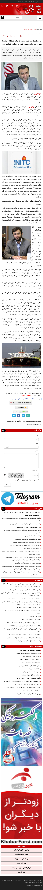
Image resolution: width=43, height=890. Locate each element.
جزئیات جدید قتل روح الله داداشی (31, 675)
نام (37, 436)
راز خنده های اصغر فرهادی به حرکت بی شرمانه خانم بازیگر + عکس (22, 681)
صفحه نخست (39, 34)
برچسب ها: (37, 399)
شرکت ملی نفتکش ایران (28, 399)
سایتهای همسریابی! (34, 669)
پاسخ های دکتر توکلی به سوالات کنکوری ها (28, 694)
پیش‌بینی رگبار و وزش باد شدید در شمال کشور (27, 539)
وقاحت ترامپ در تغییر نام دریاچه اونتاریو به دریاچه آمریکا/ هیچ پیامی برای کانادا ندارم (21, 573)
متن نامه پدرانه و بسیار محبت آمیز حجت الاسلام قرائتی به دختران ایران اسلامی (21, 531)
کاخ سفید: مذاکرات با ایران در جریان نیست (28, 527)
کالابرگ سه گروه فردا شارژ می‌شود (30, 620)
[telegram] (12, 5)
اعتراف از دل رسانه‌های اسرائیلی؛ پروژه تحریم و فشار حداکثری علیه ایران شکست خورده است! (20, 594)
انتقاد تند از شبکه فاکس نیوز (32, 536)
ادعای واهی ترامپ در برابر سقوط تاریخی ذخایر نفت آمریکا (24, 635)
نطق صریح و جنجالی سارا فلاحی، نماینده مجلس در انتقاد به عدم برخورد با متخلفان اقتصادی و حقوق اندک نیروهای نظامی (21, 567)
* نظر (36, 451)
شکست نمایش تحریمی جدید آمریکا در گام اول (27, 563)
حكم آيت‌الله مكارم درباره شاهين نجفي (29, 666)
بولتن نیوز (31, 106)
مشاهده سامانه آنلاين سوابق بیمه (31, 663)
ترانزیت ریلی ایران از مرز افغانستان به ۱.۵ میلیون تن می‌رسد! (23, 599)
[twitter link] (14, 415)
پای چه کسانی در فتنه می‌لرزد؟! (31, 548)
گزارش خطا (21, 407)
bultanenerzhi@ (27, 395)
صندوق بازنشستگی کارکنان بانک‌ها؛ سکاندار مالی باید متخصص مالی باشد (22, 612)
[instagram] (17, 6)
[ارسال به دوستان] (4, 36)
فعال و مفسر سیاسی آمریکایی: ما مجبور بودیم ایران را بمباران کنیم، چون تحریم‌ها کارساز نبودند (22, 514)
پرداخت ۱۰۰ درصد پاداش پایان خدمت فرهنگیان (27, 684)
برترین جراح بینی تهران (21, 850)
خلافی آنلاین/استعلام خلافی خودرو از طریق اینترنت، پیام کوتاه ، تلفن (21, 688)
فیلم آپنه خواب (21, 863)
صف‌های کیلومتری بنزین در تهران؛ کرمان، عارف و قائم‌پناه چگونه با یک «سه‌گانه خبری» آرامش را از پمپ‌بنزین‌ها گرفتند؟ (21, 585)
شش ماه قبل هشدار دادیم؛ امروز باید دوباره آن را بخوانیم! (24, 590)
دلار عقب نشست (35, 616)
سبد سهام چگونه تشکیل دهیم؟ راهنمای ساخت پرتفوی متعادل (23, 623)
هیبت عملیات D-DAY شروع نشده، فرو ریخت (28, 608)
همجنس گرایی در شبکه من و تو (31, 656)
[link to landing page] (31, 9)
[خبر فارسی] (21, 805)
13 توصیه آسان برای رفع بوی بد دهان (30, 660)
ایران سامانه (29, 885)
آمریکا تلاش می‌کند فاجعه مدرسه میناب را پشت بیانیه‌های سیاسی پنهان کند (21, 519)
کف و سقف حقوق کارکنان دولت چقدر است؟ (27, 641)
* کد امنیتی (35, 470)
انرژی (33, 34)
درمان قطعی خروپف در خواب (21, 868)
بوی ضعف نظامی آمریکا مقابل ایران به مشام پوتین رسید (25, 545)
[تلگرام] (22, 498)
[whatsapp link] (28, 415)
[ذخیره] (7, 36)
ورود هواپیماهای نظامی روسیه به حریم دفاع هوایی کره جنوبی (23, 638)
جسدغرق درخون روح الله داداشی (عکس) (29, 691)
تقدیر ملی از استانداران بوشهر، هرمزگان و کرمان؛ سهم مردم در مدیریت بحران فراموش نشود (21, 553)
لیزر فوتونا (21, 872)
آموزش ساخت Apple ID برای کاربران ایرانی (28, 678)
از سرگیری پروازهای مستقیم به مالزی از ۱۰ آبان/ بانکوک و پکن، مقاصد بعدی (21, 630)
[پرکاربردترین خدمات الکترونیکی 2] (21, 732)
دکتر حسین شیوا (16, 399)
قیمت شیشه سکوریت (21, 854)
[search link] (2, 17)
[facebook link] (18, 415)
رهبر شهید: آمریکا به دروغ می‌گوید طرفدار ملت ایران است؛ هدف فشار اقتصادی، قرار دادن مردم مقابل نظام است (21, 603)
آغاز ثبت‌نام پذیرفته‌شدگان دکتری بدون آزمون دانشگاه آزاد (24, 626)
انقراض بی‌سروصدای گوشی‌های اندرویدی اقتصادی (26, 542)
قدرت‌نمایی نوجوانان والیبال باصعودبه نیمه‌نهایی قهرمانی (25, 524)
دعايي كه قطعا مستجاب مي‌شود (31, 672)
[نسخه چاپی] (2, 36)
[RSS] (2, 6)
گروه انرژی (37, 93)
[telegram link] (23, 415)
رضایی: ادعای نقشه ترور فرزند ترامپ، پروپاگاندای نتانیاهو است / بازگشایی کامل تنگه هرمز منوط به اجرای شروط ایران (23, 558)
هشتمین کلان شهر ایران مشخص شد (30, 650)
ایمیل (36, 443)
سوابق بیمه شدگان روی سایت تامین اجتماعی (28, 653)
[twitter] (7, 6)
